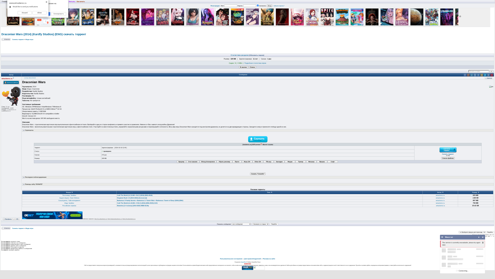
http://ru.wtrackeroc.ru (100, 219)
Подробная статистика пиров (255, 63)
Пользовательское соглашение (231, 259)
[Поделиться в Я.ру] (491, 75)
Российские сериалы (69, 205)
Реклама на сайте (269, 259)
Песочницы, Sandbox (69, 195)
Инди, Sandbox (69, 203)
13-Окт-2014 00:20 (30, 78)
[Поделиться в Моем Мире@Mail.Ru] (478, 75)
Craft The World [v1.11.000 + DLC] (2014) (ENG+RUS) (134, 195)
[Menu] (442, 237)
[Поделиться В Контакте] (488, 75)
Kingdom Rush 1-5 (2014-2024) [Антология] (132, 198)
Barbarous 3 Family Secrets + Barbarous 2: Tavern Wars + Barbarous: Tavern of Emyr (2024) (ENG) (150, 200)
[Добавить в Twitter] (485, 75)
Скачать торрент (18, 39)
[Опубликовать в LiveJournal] (475, 75)
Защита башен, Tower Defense (69, 198)
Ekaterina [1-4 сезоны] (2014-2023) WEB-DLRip (133, 205)
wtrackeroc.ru (440, 195)
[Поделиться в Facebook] (465, 75)
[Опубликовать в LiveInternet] (471, 75)
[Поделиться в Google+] (468, 75)
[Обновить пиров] (256, 55)
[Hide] (483, 237)
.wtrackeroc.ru (440, 205)
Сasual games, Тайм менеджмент (69, 200)
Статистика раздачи (240, 55)
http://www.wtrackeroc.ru (115, 219)
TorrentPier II (243, 262)
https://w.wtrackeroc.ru (128, 219)
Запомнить (262, 6)
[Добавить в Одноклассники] (481, 75)
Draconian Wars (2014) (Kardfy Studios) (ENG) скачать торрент (43, 34)
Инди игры (29, 39)
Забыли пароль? (279, 6)
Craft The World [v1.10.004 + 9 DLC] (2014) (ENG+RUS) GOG (137, 203)
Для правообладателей (252, 259)
